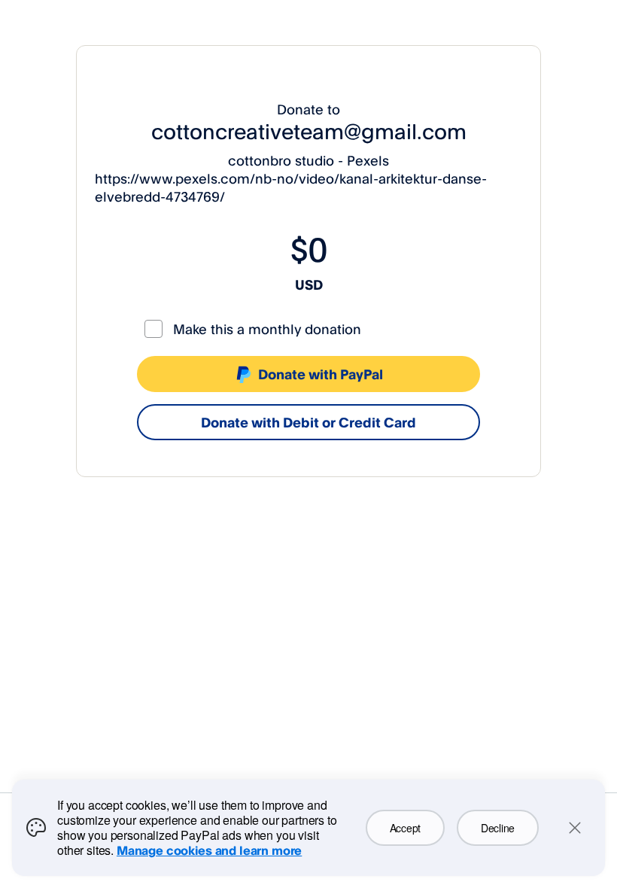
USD (309, 284)
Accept (405, 827)
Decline (498, 827)
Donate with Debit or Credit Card (308, 422)
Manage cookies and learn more (209, 850)
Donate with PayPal (320, 374)
